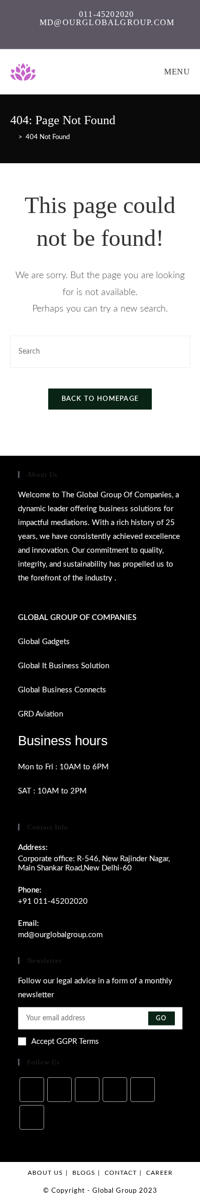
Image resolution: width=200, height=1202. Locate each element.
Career (159, 1173)
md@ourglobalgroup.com (60, 935)
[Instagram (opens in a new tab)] (107, 31)
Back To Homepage (100, 399)
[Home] (12, 137)
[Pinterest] (142, 1089)
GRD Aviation (40, 714)
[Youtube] (31, 1117)
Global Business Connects (62, 690)
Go (161, 1018)
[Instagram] (87, 1089)
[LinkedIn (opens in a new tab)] (119, 31)
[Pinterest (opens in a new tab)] (96, 31)
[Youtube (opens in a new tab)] (129, 31)
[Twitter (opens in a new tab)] (72, 31)
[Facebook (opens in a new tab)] (84, 31)
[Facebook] (59, 1089)
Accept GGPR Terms (65, 1041)
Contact (121, 1173)
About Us (45, 1173)
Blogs (83, 1173)
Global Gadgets (44, 642)
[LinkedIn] (115, 1089)
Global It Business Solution (63, 666)
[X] (31, 1089)
